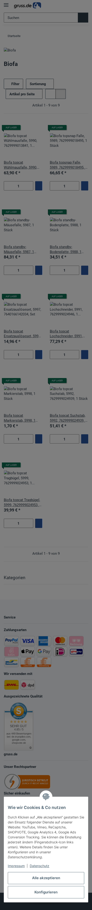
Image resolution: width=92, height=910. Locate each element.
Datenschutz (39, 866)
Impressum (16, 866)
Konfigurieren (46, 892)
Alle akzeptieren (46, 878)
